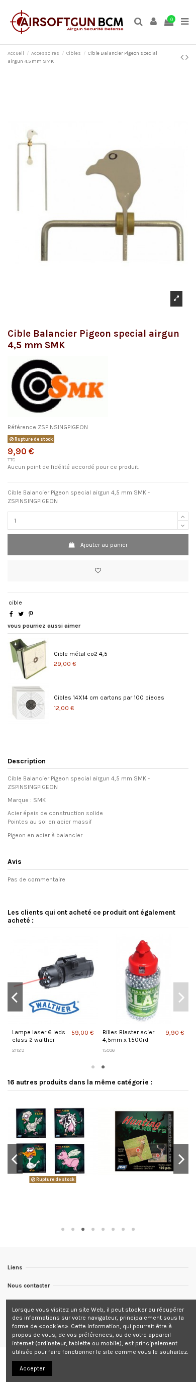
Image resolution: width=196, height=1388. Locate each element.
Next (180, 997)
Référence (22, 427)
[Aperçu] (53, 1021)
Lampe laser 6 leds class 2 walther (38, 1036)
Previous (15, 997)
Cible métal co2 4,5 (81, 653)
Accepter (32, 1368)
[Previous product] (182, 57)
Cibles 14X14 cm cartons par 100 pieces (109, 697)
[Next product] (186, 57)
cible (15, 602)
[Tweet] (21, 614)
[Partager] (11, 614)
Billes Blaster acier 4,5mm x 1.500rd (128, 1036)
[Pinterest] (31, 614)
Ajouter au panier (104, 544)
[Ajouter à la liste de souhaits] (98, 570)
